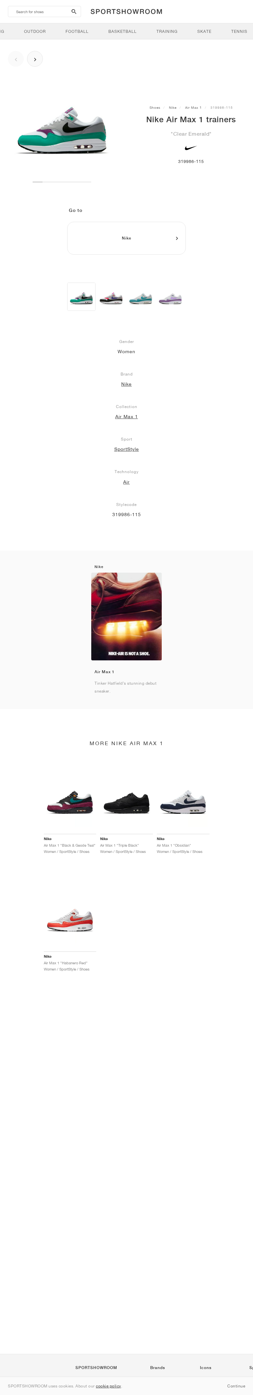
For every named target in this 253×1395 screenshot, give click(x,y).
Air (126, 482)
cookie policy (108, 1386)
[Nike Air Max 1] (81, 297)
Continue (236, 1386)
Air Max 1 (193, 107)
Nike (173, 107)
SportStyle (126, 449)
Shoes (155, 107)
